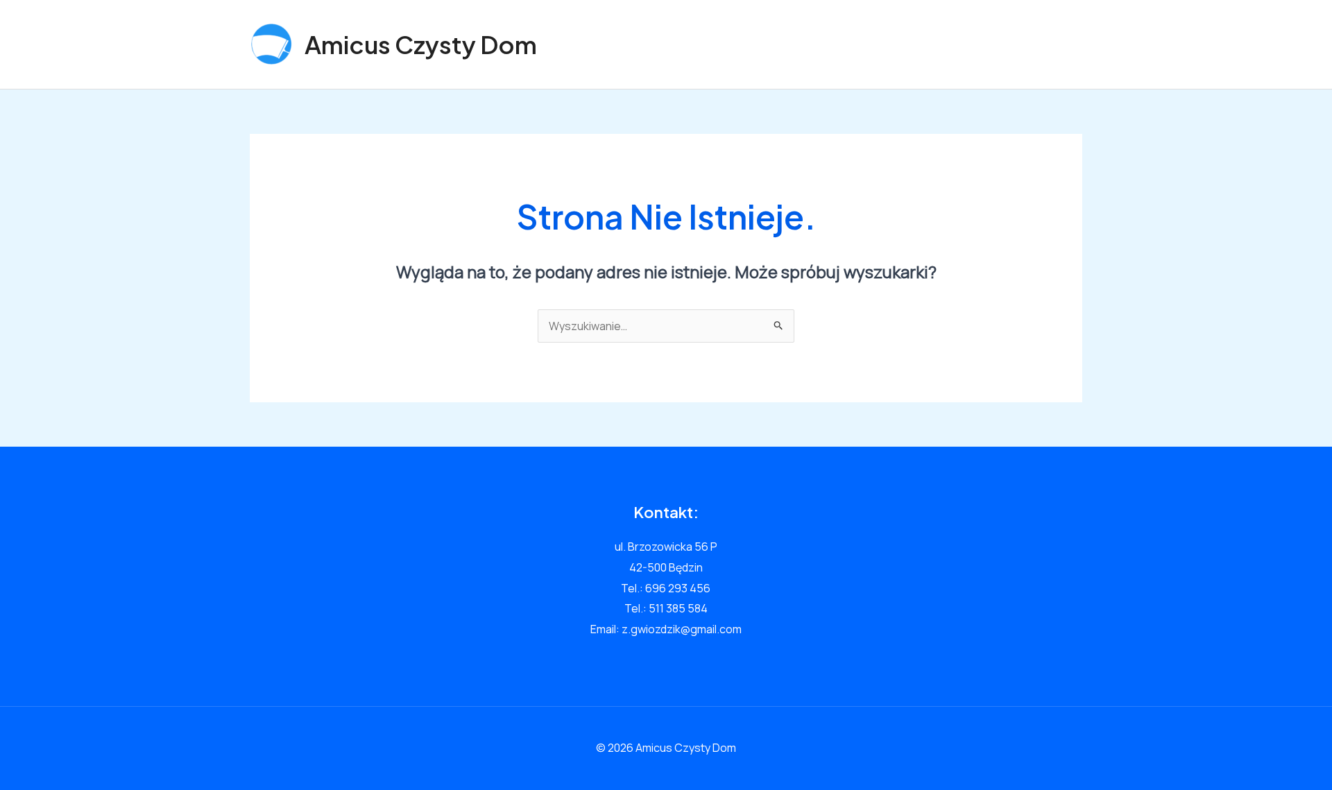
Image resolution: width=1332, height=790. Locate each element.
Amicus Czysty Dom (421, 44)
